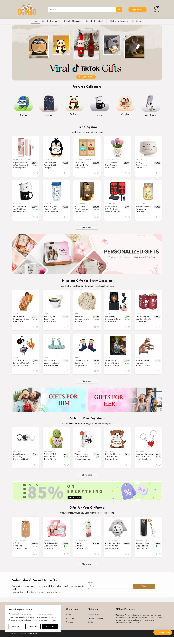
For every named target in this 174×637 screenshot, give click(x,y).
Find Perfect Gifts (163, 632)
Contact (69, 622)
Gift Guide (136, 21)
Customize (16, 626)
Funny (15, 314)
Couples (139, 160)
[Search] (119, 9)
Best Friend (140, 204)
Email (90, 582)
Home (35, 21)
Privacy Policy (93, 615)
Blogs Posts (137, 9)
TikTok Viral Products (118, 21)
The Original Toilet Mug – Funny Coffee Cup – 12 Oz (50, 320)
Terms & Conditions (96, 618)
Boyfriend (48, 160)
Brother (47, 204)
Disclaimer (92, 622)
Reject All (33, 626)
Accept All (49, 626)
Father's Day (110, 204)
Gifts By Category (50, 21)
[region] (33, 618)
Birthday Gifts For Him (83, 160)
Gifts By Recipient (94, 21)
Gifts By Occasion (72, 21)
